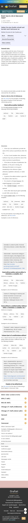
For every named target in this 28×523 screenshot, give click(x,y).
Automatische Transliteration (13, 502)
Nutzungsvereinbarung (14, 513)
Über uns (12, 511)
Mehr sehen (21, 11)
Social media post (6, 469)
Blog (10, 507)
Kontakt (6, 511)
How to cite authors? (7, 433)
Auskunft (16, 507)
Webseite (10, 35)
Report (3, 467)
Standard (3, 472)
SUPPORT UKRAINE (13, 1)
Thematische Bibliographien (14, 500)
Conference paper (6, 449)
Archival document (6, 441)
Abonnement (20, 511)
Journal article (4, 454)
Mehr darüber (12, 520)
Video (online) (6, 43)
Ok (23, 518)
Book (2, 444)
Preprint (3, 464)
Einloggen (23, 6)
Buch (3, 35)
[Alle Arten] (25, 35)
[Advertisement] (14, 78)
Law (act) (3, 456)
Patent (3, 462)
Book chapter (4, 446)
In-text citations (5, 438)
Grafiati (8, 20)
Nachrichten (22, 505)
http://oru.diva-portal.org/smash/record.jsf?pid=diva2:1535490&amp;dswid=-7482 (14, 266)
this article (6, 98)
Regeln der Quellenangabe (9, 505)
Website (3, 477)
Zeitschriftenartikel (8, 39)
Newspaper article (6, 459)
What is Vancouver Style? (8, 426)
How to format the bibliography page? (11, 436)
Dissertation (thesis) (6, 451)
